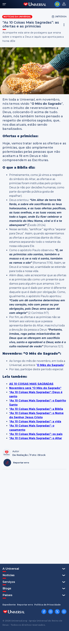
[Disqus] (34, 516)
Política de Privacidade (47, 605)
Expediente (9, 605)
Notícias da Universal (17, 16)
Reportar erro (25, 605)
